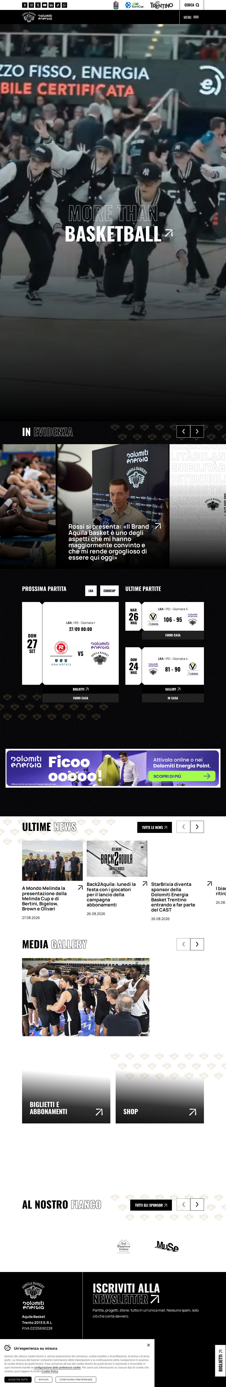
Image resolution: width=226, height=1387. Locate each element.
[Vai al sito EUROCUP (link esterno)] (134, 5)
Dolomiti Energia (45, 16)
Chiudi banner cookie (148, 1345)
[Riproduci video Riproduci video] (113, 987)
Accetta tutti (18, 1379)
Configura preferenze (76, 1379)
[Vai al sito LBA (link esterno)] (116, 5)
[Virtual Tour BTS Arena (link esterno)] (116, 1159)
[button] (192, 5)
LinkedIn (51, 5)
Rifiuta (44, 1379)
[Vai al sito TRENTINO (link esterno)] (161, 5)
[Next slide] (197, 431)
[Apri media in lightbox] (85, 997)
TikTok (57, 5)
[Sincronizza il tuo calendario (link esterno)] (189, 1159)
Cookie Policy (49, 1371)
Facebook (24, 5)
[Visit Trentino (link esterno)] (42, 1159)
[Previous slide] (183, 431)
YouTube (44, 5)
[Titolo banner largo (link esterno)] (113, 768)
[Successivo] (197, 827)
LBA (91, 590)
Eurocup (109, 590)
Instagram (31, 5)
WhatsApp (64, 5)
